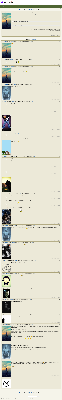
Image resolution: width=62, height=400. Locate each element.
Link (31, 12)
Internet (26, 9)
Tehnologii (31, 9)
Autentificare (8, 6)
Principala (3, 6)
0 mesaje (12, 12)
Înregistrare (13, 6)
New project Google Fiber (15, 133)
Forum (18, 6)
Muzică (21, 6)
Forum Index (21, 9)
